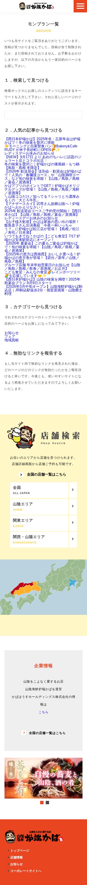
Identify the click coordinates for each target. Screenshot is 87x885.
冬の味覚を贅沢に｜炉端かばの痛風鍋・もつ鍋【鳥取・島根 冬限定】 (41, 166)
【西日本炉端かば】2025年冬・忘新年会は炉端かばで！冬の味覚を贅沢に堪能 (42, 140)
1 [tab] (42, 802)
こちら (44, 712)
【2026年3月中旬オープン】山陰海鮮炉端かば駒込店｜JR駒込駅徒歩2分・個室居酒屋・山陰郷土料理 (43, 290)
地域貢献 (11, 340)
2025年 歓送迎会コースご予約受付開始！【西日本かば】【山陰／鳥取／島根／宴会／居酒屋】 (42, 212)
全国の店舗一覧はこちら (46, 474)
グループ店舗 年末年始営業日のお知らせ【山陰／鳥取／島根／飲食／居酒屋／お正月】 (42, 266)
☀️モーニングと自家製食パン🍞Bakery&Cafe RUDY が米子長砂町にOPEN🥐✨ (40, 148)
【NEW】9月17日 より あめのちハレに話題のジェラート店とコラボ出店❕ (42, 158)
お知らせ (11, 333)
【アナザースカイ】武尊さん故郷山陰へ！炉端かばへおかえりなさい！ (41, 205)
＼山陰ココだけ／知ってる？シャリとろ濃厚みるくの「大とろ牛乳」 (41, 198)
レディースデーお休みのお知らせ (31, 218)
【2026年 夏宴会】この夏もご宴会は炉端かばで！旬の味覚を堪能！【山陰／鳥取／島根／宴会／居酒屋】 (41, 246)
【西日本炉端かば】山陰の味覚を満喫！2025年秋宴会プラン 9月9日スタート (42, 281)
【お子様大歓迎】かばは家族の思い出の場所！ (41, 222)
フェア (9, 336)
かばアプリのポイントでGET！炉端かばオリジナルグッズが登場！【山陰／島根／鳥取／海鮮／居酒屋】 (42, 189)
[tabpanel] (43, 778)
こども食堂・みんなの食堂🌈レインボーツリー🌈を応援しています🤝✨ (42, 274)
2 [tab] (47, 802)
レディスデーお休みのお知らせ (29, 153)
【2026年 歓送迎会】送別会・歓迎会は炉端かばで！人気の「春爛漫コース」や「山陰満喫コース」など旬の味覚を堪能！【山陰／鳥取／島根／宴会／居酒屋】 (42, 176)
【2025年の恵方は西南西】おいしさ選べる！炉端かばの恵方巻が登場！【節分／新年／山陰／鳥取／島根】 (42, 257)
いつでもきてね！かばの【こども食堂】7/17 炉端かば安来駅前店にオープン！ (42, 238)
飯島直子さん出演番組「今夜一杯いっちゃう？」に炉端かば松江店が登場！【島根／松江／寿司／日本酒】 (41, 228)
